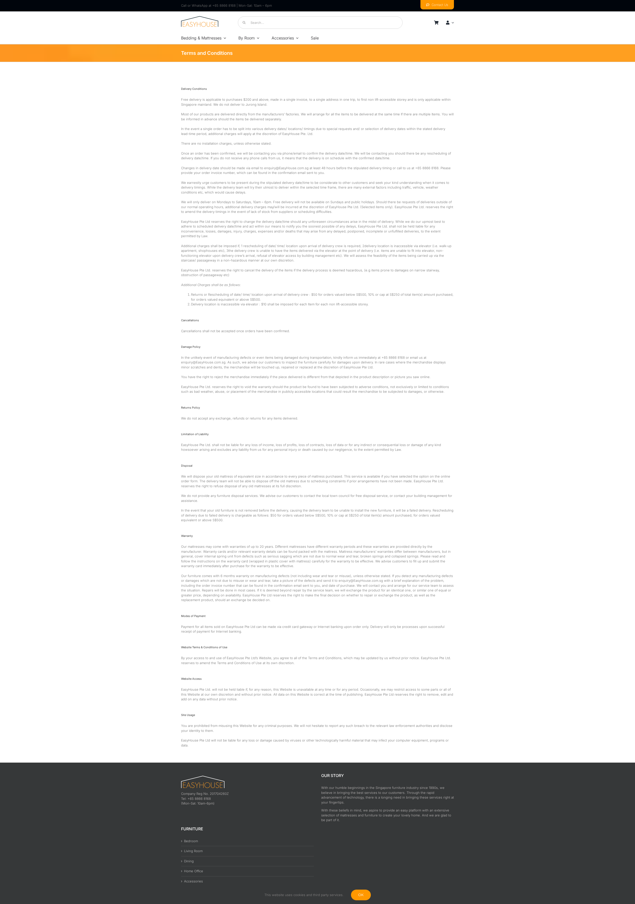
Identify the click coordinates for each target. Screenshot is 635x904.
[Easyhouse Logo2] (199, 18)
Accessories (193, 881)
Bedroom (191, 841)
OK (361, 895)
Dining (189, 861)
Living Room (193, 851)
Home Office (193, 871)
